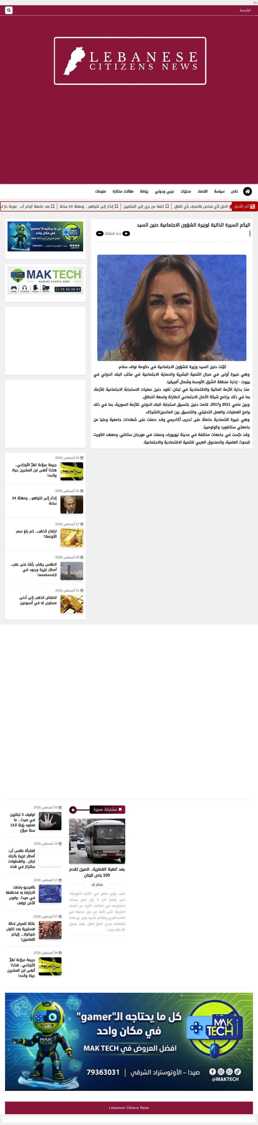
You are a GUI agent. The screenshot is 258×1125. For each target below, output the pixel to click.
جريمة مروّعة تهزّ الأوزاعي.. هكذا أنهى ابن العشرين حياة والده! (34, 470)
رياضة (144, 191)
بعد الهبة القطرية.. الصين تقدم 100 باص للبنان (97, 872)
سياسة (219, 191)
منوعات (100, 191)
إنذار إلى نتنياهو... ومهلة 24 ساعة (112, 206)
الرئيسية (245, 10)
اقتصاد (203, 191)
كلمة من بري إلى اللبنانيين (169, 206)
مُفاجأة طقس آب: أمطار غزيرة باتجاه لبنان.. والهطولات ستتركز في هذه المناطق (21, 861)
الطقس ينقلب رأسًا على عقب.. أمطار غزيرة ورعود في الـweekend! (33, 569)
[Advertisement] (129, 143)
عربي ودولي (164, 191)
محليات (186, 191)
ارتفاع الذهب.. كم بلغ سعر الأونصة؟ (36, 534)
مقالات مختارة (123, 191)
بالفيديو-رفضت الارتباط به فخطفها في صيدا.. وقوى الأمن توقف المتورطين (20, 898)
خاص (234, 191)
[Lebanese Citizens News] (129, 62)
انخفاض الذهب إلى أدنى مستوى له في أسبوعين (38, 600)
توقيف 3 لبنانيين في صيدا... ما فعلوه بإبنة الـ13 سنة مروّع (22, 822)
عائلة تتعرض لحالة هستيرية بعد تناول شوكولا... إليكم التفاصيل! (20, 931)
